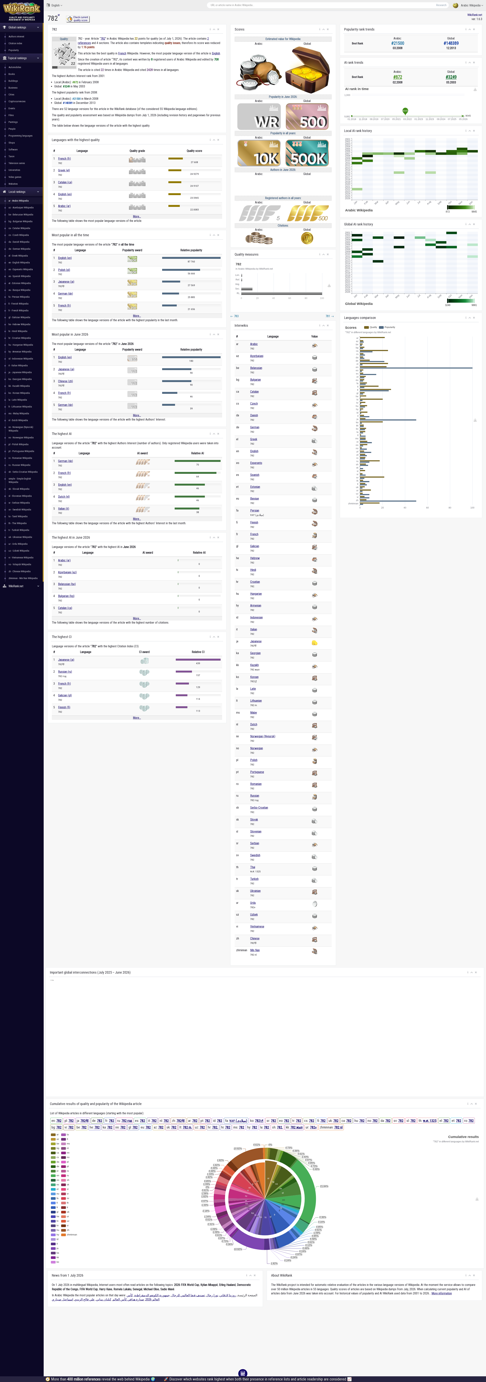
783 (234, 316)
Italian (253, 629)
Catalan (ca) (65, 182)
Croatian (255, 582)
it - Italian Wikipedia (18, 365)
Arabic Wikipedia (470, 5)
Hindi (253, 570)
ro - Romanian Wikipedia (20, 458)
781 (330, 316)
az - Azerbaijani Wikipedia (21, 207)
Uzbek (254, 914)
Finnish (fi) (64, 707)
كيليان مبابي (103, 1299)
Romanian (256, 784)
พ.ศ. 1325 (429, 1121)
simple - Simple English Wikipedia (20, 480)
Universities (14, 170)
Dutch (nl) (64, 496)
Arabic (254, 344)
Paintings (13, 122)
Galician (254, 546)
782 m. (187, 1127)
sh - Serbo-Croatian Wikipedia (23, 471)
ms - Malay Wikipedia (19, 413)
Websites (13, 183)
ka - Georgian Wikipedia (20, 379)
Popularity (14, 50)
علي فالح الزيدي (84, 1299)
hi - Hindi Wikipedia (18, 331)
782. (215, 1127)
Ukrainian (255, 891)
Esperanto (256, 463)
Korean (254, 677)
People (12, 128)
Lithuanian (256, 700)
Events (12, 108)
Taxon (11, 156)
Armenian (255, 605)
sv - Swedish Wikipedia (20, 509)
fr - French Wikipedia (18, 310)
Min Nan (255, 950)
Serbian (254, 843)
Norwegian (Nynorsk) (262, 736)
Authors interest (16, 36)
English (55, 5)
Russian (254, 795)
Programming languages (20, 135)
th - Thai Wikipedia (18, 523)
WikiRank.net (474, 15)
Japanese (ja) (66, 281)
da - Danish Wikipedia (19, 241)
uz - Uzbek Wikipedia (19, 550)
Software (13, 149)
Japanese (256, 641)
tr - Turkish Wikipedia (19, 530)
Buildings (13, 80)
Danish (254, 415)
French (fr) (64, 158)
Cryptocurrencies (17, 101)
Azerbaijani (256, 356)
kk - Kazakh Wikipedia (19, 386)
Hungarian (256, 594)
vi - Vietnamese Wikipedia (21, 557)
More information (442, 1293)
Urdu (253, 903)
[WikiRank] (22, 8)
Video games (15, 177)
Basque (254, 498)
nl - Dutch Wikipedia (18, 420)
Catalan (254, 391)
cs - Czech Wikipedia (19, 235)
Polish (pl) (64, 270)
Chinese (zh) (65, 381)
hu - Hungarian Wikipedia (21, 344)
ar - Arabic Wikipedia (19, 200)
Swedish (255, 855)
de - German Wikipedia (19, 248)
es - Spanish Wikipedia (20, 276)
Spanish (254, 475)
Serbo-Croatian (259, 807)
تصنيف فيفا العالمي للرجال (188, 1295)
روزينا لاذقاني (227, 1295)
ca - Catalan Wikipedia (19, 228)
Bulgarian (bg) (66, 596)
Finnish (254, 522)
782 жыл (296, 1127)
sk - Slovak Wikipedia (19, 488)
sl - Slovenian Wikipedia (20, 495)
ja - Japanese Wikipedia (20, 372)
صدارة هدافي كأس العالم (128, 1299)
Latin (253, 689)
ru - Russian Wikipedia (19, 465)
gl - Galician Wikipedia (19, 317)
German (254, 427)
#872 (397, 77)
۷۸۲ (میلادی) (238, 1121)
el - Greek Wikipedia (18, 255)
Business (13, 87)
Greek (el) (64, 170)
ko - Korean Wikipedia (19, 393)
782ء (313, 1127)
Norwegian (256, 748)
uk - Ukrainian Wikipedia (20, 537)
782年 (84, 1121)
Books (12, 74)
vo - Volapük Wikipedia (20, 564)
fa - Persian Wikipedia (19, 296)
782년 (259, 1121)
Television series (17, 163)
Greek (253, 439)
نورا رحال (212, 1295)
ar (59, 15)
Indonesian (256, 617)
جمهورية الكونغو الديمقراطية (152, 1295)
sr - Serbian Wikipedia (19, 502)
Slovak (254, 819)
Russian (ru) (65, 671)
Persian (254, 510)
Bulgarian (255, 379)
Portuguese (257, 772)
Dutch (253, 724)
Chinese (255, 938)
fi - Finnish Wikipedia (18, 303)
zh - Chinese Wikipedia (20, 571)
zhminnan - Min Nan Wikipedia (23, 578)
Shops (12, 142)
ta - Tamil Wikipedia (18, 516)
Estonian (255, 487)
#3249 (451, 77)
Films (11, 115)
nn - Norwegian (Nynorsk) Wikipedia (21, 429)
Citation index (15, 43)
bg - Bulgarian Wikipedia (20, 221)
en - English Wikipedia (19, 262)
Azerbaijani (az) (67, 572)
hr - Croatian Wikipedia (20, 338)
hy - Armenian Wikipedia (20, 351)
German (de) (65, 293)
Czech (254, 403)
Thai (252, 867)
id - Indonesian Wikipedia (21, 358)
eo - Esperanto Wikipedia (21, 269)
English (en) (65, 194)
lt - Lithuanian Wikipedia (20, 406)
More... (137, 216)
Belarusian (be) (67, 584)
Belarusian (256, 368)
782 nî (338, 1127)
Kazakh (254, 665)
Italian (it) (63, 508)
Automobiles (15, 67)
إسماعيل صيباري (62, 1299)
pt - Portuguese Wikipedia (21, 451)
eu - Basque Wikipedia (19, 290)
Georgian (255, 653)
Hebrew (255, 558)
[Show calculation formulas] (242, 1373)
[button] (210, 29)
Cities (11, 94)
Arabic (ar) (64, 206)
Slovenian (255, 831)
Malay (253, 712)
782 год (127, 1121)
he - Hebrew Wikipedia (19, 324)
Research (441, 5)
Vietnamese (257, 926)
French (122, 53)
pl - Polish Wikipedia (18, 444)
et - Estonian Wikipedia (20, 283)
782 (103, 38)
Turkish (254, 879)
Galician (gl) (65, 695)
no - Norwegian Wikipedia (21, 437)
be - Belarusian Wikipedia (21, 214)
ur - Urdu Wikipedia (18, 543)
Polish (253, 760)
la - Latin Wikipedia (18, 399)
